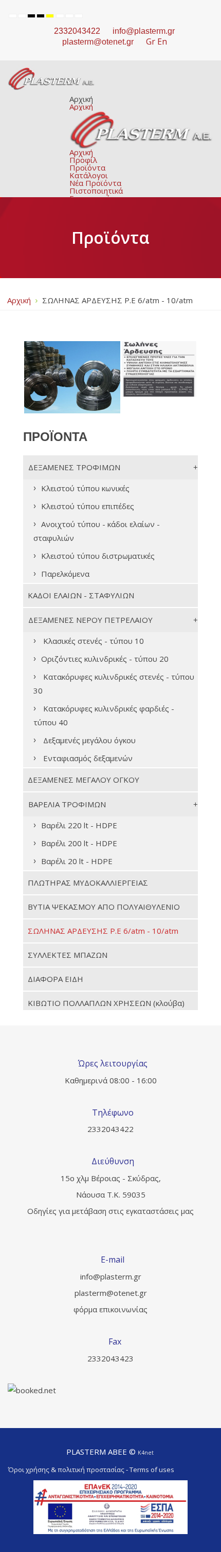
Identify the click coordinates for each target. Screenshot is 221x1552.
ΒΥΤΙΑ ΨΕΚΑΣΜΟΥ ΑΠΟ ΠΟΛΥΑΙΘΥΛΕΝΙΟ (104, 906)
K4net (146, 1452)
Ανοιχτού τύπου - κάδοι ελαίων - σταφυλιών (96, 531)
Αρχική (81, 99)
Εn (162, 41)
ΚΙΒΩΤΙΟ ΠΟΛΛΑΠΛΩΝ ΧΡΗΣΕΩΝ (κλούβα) (106, 1003)
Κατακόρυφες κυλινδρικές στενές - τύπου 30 (113, 684)
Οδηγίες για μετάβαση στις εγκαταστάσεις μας (110, 1211)
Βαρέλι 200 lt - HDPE (79, 843)
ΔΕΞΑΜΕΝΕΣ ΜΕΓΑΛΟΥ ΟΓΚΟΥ (83, 779)
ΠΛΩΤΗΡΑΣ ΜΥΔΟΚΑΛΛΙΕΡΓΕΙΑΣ (88, 882)
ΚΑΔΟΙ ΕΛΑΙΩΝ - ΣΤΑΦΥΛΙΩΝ (81, 595)
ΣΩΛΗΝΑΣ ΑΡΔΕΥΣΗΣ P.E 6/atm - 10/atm (103, 931)
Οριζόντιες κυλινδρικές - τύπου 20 (105, 659)
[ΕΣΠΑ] (110, 1507)
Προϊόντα (87, 167)
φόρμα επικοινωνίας (110, 1309)
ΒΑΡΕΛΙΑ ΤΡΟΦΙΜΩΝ (67, 804)
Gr (150, 41)
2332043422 (77, 31)
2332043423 (110, 1358)
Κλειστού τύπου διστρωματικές (98, 556)
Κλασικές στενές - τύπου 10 (92, 641)
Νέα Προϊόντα (95, 183)
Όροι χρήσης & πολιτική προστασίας (66, 1469)
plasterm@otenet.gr (111, 1293)
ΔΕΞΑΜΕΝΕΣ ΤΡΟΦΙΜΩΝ (74, 467)
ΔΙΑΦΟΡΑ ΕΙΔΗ (55, 979)
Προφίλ (83, 160)
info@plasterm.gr (144, 31)
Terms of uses (152, 1469)
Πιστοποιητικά (96, 190)
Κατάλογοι (88, 175)
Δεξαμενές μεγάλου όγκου (88, 740)
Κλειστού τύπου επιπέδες (87, 506)
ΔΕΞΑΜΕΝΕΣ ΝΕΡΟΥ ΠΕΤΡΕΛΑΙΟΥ (90, 620)
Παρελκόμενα (65, 574)
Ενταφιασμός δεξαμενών (87, 758)
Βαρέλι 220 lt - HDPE (79, 825)
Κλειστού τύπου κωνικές (85, 488)
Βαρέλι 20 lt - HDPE (77, 861)
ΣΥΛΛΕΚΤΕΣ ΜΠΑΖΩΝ (67, 955)
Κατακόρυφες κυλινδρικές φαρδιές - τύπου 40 (103, 715)
